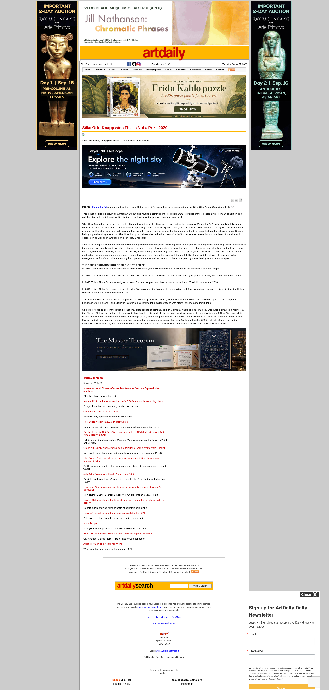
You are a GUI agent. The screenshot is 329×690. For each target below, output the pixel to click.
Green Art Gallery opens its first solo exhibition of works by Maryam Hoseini (124, 447)
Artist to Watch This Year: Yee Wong (103, 543)
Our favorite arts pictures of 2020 (101, 411)
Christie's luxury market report (99, 396)
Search (208, 70)
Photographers (153, 70)
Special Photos (146, 568)
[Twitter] (134, 65)
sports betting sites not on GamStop (164, 617)
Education (153, 572)
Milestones (159, 565)
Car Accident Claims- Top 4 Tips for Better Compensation (114, 538)
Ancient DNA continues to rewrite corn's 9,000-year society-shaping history (123, 401)
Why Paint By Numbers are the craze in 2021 (107, 549)
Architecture (180, 565)
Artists (112, 70)
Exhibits (143, 565)
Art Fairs (199, 568)
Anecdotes (134, 572)
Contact (220, 70)
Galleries (124, 70)
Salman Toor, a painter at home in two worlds (107, 416)
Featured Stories (178, 568)
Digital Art (169, 565)
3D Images (174, 572)
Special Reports (162, 568)
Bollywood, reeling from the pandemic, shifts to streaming (114, 518)
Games (168, 70)
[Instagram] (138, 65)
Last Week (100, 70)
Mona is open (90, 523)
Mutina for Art (99, 206)
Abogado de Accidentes (164, 623)
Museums (137, 70)
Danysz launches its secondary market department (110, 406)
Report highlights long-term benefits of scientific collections (115, 507)
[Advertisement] (206, 400)
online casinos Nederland (149, 607)
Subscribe (181, 70)
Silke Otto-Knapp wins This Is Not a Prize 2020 (108, 474)
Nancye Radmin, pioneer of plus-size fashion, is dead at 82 (115, 528)
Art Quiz (143, 572)
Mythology (163, 572)
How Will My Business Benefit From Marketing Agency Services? (118, 533)
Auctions (191, 568)
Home (87, 70)
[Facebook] (129, 65)
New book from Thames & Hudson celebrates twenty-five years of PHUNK (123, 453)
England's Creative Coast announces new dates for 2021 (114, 513)
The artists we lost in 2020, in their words (105, 421)
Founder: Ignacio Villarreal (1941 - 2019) (164, 641)
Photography (193, 565)
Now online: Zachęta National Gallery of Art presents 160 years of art (120, 494)
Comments (195, 70)
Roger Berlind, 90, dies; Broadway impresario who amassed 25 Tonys (121, 427)
